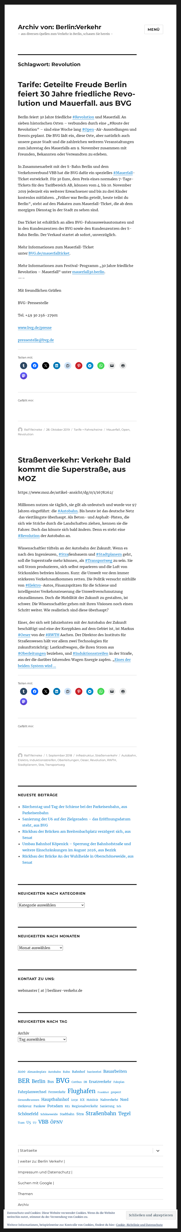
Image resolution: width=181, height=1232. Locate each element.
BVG (63, 1081)
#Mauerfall (123, 173)
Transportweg (55, 764)
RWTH (111, 760)
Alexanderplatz (36, 1071)
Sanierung (107, 1106)
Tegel (124, 1114)
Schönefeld (28, 1113)
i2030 (74, 1100)
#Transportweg (98, 560)
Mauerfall (113, 429)
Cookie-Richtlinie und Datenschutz (139, 1224)
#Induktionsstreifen (90, 653)
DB (85, 1082)
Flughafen (82, 1091)
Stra (41, 764)
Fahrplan (118, 1082)
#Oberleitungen (32, 653)
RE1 (67, 1106)
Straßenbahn (101, 1113)
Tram (21, 1122)
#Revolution (83, 117)
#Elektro (33, 585)
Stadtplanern (27, 764)
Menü (154, 29)
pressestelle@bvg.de (36, 340)
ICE (82, 1100)
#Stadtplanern (109, 554)
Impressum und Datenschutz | (45, 1172)
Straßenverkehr (106, 755)
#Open (88, 129)
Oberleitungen (68, 760)
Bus (50, 1082)
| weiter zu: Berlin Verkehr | (41, 1161)
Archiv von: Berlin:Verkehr (59, 27)
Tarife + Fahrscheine (88, 429)
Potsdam (55, 1106)
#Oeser (24, 635)
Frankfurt (103, 1092)
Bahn (66, 1071)
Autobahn (128, 755)
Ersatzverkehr (100, 1082)
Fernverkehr (57, 1092)
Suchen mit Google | (36, 1183)
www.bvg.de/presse (35, 327)
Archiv (23, 1033)
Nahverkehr (109, 1100)
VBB (43, 1122)
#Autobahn (68, 511)
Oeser (84, 760)
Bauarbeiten (115, 1071)
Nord (124, 1100)
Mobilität (92, 1100)
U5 (28, 1123)
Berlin (38, 1081)
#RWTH (52, 635)
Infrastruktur (85, 755)
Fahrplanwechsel (32, 1092)
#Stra (63, 554)
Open (125, 429)
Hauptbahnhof (55, 1099)
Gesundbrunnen (28, 1100)
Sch (119, 1106)
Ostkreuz (25, 1106)
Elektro (23, 760)
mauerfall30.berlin (88, 272)
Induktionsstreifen (43, 760)
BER (24, 1080)
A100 (21, 1072)
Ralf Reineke (33, 429)
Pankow (39, 1106)
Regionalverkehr (85, 1106)
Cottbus (77, 1082)
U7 (34, 1122)
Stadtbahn (67, 1114)
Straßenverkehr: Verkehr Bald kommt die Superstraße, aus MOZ (74, 469)
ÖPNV (56, 1122)
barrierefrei (94, 1071)
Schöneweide (49, 1114)
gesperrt (116, 1092)
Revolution (26, 434)
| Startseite (27, 1150)
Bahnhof (78, 1072)
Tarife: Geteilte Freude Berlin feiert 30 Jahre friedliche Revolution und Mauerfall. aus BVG (76, 93)
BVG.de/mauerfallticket (49, 253)
